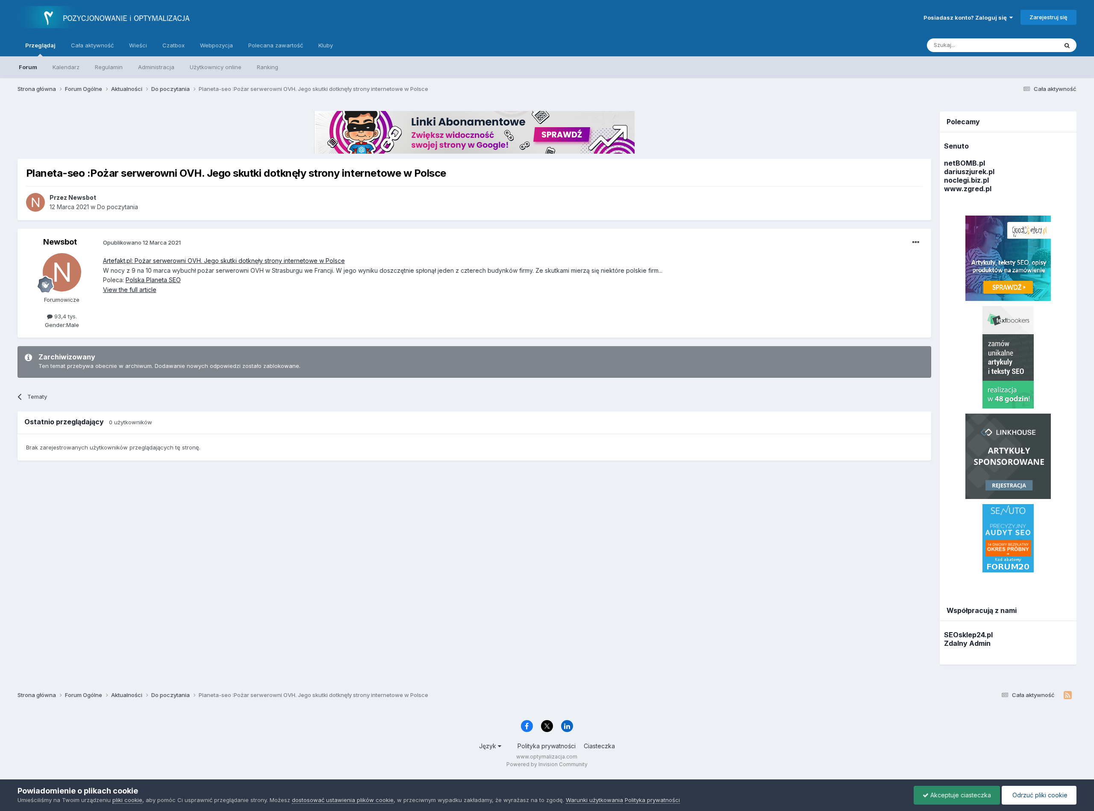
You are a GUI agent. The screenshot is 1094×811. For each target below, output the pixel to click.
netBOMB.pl (964, 163)
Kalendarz (66, 67)
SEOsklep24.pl (968, 634)
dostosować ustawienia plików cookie (343, 799)
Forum (28, 67)
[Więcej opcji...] (915, 242)
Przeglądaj (40, 45)
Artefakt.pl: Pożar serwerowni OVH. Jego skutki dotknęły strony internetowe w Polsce (224, 260)
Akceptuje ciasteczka (960, 795)
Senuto (956, 146)
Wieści (138, 45)
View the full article (129, 289)
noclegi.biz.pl (966, 180)
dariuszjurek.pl (969, 171)
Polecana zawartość (275, 45)
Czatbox (173, 45)
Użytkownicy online (215, 67)
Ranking (267, 67)
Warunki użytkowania (594, 799)
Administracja (156, 67)
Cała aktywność (92, 45)
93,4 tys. (65, 316)
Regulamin (109, 67)
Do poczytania (117, 206)
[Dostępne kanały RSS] (1067, 695)
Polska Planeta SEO (153, 279)
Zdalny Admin (967, 643)
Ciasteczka (599, 746)
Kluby (325, 45)
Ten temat (1033, 45)
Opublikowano (142, 242)
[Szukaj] (1067, 45)
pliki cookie (127, 799)
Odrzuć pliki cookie (1039, 795)
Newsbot (60, 241)
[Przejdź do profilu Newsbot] (35, 202)
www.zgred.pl (967, 188)
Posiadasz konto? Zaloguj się (966, 17)
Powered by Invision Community (547, 764)
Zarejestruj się (1048, 17)
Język (488, 746)
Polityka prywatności (547, 746)
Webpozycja (216, 45)
